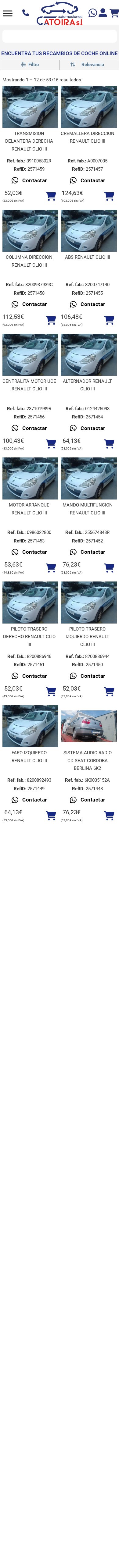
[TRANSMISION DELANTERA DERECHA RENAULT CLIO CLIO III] (30, 107)
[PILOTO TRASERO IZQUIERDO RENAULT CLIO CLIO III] (89, 602)
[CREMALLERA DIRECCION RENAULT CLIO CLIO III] (89, 107)
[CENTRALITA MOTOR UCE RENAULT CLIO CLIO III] (30, 355)
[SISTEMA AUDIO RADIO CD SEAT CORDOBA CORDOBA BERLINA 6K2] (89, 726)
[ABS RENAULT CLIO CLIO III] (89, 231)
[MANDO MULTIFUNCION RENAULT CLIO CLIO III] (89, 478)
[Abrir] (8, 13)
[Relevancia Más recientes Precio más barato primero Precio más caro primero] (89, 65)
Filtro (33, 64)
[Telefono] (26, 13)
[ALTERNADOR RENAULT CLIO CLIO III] (89, 355)
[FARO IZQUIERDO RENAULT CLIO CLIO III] (30, 726)
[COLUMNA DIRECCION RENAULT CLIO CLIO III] (30, 231)
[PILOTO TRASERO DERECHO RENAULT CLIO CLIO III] (30, 602)
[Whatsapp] (93, 13)
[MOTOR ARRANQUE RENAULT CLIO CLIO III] (30, 478)
